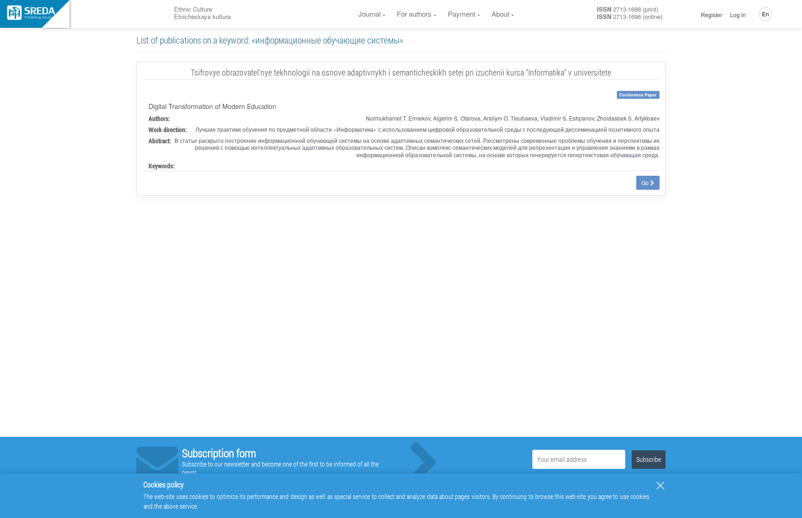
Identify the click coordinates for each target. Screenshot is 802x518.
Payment (461, 14)
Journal (369, 14)
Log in (738, 15)
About (500, 14)
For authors (414, 14)
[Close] (660, 485)
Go (645, 182)
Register (711, 15)
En (765, 14)
